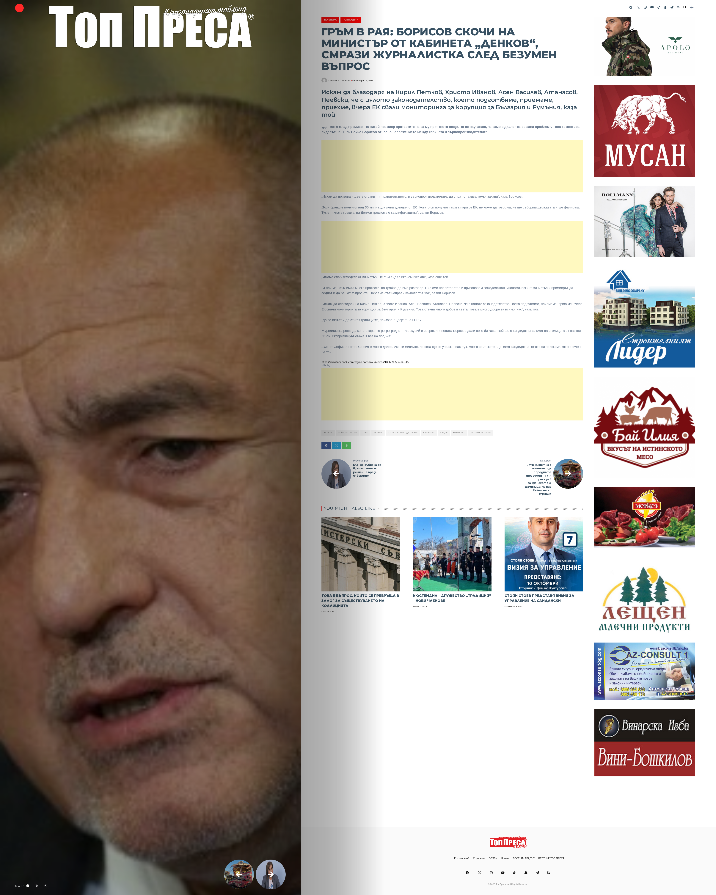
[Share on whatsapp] (346, 445)
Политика (330, 19)
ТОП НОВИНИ (350, 19)
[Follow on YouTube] (652, 7)
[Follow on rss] (678, 7)
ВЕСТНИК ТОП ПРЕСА (551, 858)
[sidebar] (691, 7)
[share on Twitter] (37, 886)
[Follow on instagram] (645, 7)
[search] (684, 7)
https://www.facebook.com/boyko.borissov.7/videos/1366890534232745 (365, 362)
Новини (505, 858)
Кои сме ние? (461, 858)
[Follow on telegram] (672, 7)
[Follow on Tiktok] (658, 7)
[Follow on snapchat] (665, 7)
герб (365, 433)
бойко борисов (347, 433)
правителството (481, 433)
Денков (378, 433)
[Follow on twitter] (638, 7)
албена (328, 433)
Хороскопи (479, 858)
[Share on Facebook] (326, 445)
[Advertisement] (452, 166)
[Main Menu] (19, 8)
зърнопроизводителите (403, 433)
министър (459, 433)
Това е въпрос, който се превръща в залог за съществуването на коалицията (360, 601)
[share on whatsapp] (46, 886)
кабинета (429, 433)
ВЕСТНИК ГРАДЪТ (524, 858)
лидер (444, 433)
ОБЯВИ (493, 858)
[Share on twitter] (336, 445)
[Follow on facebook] (630, 7)
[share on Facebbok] (27, 886)
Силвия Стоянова (339, 80)
